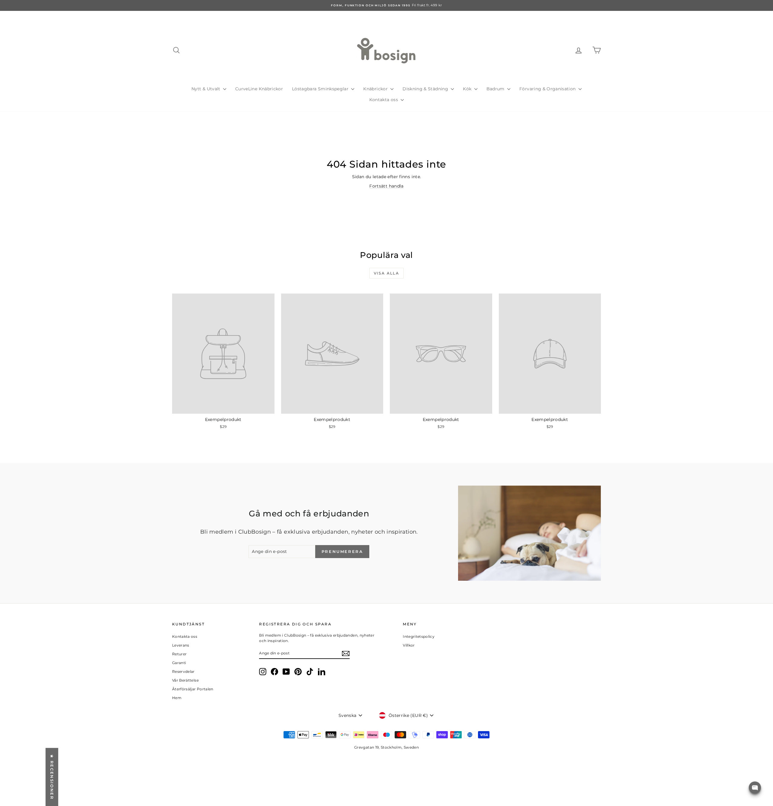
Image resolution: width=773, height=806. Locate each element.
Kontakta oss (384, 99)
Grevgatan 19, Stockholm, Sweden (386, 747)
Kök (468, 89)
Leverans (180, 645)
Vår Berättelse (185, 680)
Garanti (179, 662)
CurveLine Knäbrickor (259, 89)
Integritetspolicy (419, 636)
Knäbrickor (376, 89)
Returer (179, 654)
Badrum (496, 89)
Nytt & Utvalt (206, 89)
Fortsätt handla (386, 186)
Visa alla (386, 273)
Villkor (409, 645)
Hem (176, 697)
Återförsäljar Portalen (192, 689)
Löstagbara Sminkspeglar (321, 89)
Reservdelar (183, 671)
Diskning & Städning (426, 89)
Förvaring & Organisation (548, 89)
